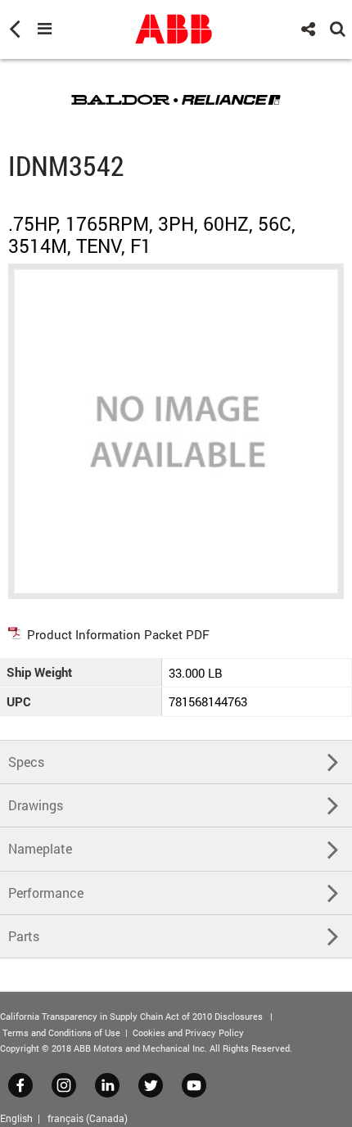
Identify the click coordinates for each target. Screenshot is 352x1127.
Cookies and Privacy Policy (188, 1032)
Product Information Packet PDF (118, 634)
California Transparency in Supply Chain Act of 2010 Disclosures (131, 1016)
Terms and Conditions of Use (61, 1032)
